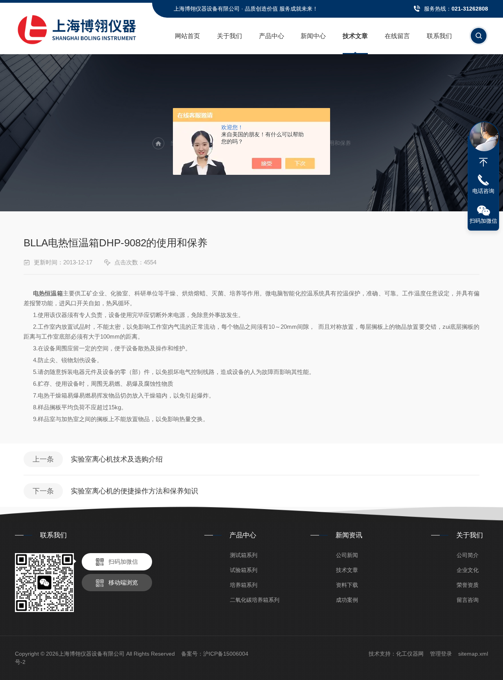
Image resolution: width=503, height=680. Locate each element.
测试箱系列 (243, 555)
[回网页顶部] (483, 162)
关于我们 (229, 36)
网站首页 (187, 36)
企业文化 (468, 570)
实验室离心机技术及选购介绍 (117, 459)
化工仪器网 (410, 654)
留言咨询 (468, 600)
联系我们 (439, 36)
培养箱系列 (243, 585)
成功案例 (347, 600)
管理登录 (441, 654)
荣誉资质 (468, 585)
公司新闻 (347, 555)
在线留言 (397, 36)
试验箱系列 (243, 570)
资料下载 (347, 585)
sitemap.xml (473, 654)
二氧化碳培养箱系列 (254, 600)
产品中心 (271, 36)
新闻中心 (313, 36)
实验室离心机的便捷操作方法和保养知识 (134, 491)
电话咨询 (483, 191)
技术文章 (355, 36)
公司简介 (468, 555)
